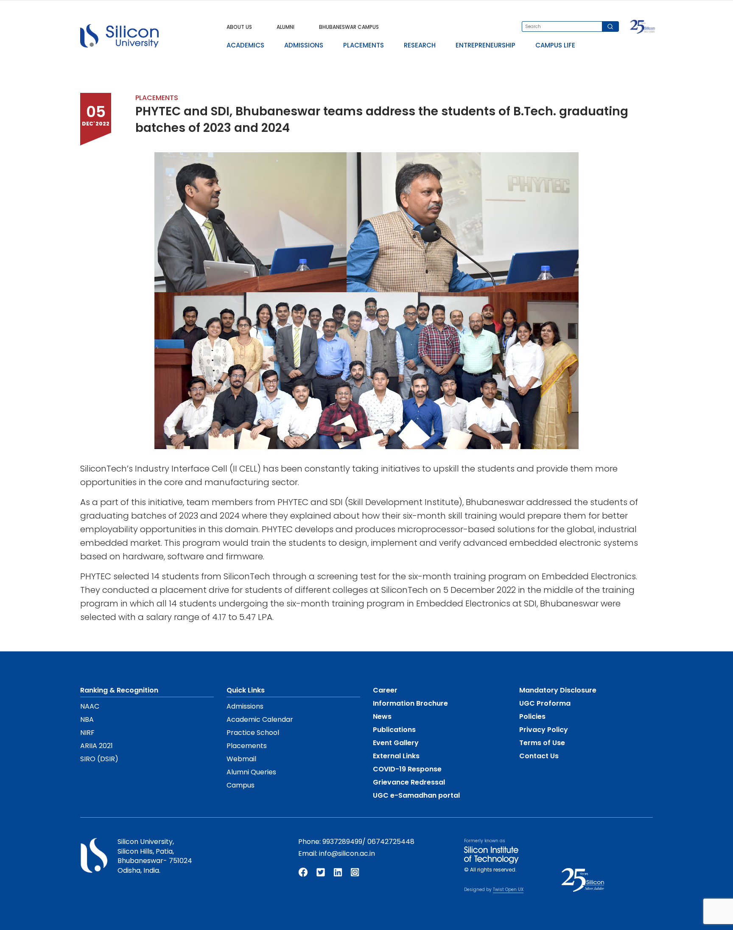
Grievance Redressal (409, 782)
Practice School (253, 732)
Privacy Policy (543, 730)
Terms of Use (542, 743)
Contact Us (539, 756)
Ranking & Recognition (119, 690)
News (382, 716)
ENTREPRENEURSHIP (485, 45)
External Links (396, 756)
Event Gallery (396, 743)
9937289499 (342, 841)
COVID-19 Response (407, 769)
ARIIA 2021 (96, 746)
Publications (394, 730)
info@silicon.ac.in (347, 853)
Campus (241, 785)
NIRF (87, 732)
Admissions (245, 706)
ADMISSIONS (303, 45)
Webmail (241, 759)
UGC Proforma (545, 703)
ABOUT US (239, 27)
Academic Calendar (260, 719)
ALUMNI (285, 27)
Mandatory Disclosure (557, 690)
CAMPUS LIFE (555, 45)
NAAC (89, 706)
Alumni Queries (251, 772)
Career (385, 690)
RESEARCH (420, 45)
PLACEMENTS (363, 45)
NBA (87, 719)
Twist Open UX (508, 889)
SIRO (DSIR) (99, 759)
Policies (532, 716)
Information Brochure (410, 703)
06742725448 (390, 841)
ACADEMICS (245, 45)
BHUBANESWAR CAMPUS (349, 27)
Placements (247, 746)
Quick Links (246, 690)
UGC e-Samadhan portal (416, 795)
